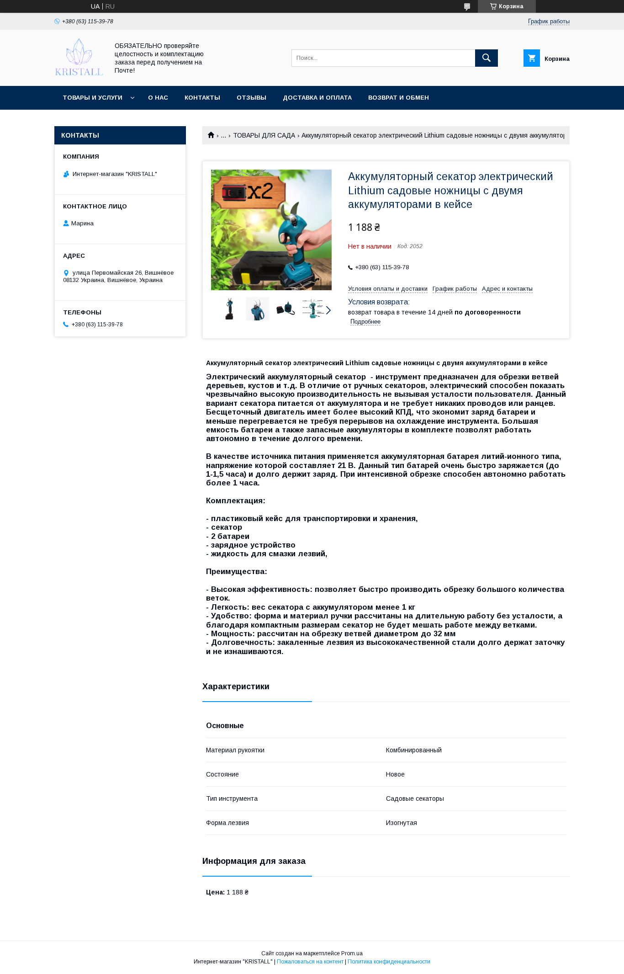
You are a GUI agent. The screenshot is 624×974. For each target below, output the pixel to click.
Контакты (202, 97)
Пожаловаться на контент (310, 961)
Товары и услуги (92, 97)
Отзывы (251, 97)
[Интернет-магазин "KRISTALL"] (79, 74)
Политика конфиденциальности (389, 961)
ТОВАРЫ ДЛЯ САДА (264, 135)
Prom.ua (352, 953)
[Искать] (486, 58)
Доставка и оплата (317, 97)
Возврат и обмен (398, 97)
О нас (158, 97)
